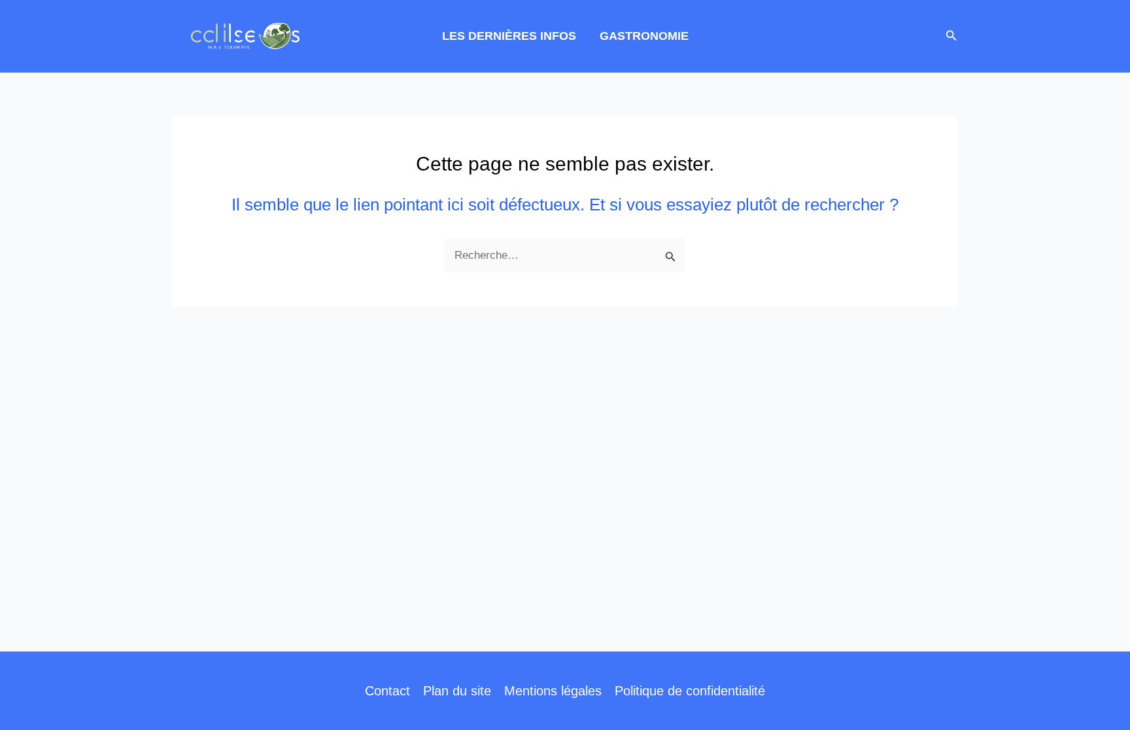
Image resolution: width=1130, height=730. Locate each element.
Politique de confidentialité (690, 691)
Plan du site (457, 691)
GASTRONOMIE (644, 35)
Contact (387, 691)
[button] (951, 35)
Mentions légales (553, 691)
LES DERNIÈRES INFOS (509, 35)
